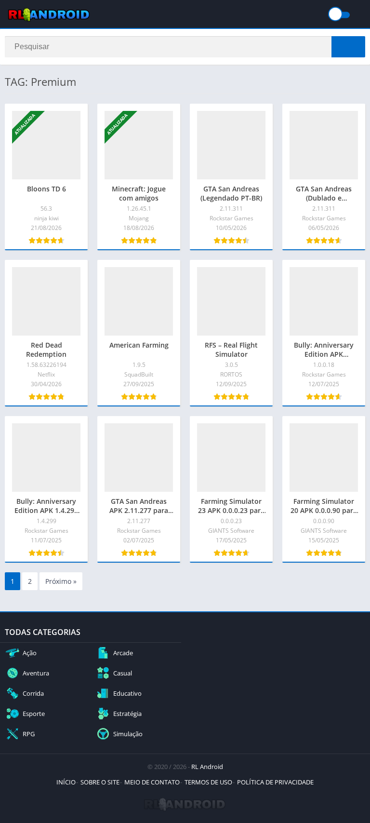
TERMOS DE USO (208, 782)
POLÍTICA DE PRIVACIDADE (275, 782)
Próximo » (61, 581)
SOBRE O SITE (99, 782)
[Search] (348, 46)
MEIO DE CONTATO (152, 782)
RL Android (207, 766)
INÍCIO (66, 782)
